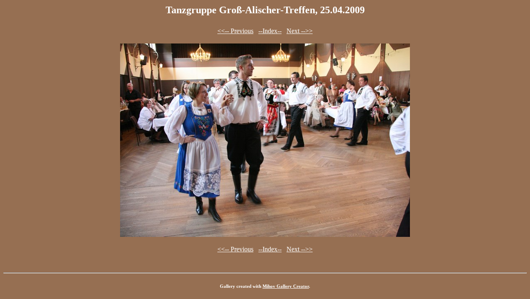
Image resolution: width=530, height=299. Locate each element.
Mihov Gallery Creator (286, 286)
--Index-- (270, 30)
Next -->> (300, 30)
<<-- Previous (235, 30)
